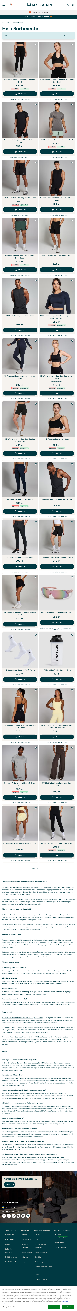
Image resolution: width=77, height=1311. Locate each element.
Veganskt (25, 1262)
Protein (24, 1234)
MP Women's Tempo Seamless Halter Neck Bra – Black (56, 81)
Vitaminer (25, 1257)
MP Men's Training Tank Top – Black (20, 316)
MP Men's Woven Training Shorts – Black (20, 198)
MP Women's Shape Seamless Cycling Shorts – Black (20, 440)
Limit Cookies (68, 1307)
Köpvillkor (38, 1257)
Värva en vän (61, 1236)
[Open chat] (28, 1216)
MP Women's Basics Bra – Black (57, 439)
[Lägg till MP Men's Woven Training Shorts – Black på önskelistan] (36, 162)
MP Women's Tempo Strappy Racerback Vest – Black (20, 726)
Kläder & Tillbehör (25, 1245)
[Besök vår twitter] (23, 1216)
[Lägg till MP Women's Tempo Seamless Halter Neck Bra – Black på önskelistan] (72, 44)
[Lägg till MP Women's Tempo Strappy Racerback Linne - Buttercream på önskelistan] (72, 690)
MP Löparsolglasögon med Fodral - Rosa (56, 612)
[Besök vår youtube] (18, 1216)
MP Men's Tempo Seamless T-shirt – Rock (57, 140)
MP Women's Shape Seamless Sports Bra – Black (56, 377)
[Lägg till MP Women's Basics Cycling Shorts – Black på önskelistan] (72, 522)
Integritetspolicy (41, 1252)
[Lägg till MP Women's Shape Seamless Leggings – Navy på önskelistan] (36, 341)
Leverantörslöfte (41, 1279)
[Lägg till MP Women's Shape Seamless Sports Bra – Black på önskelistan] (72, 341)
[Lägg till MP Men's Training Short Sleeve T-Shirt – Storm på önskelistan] (36, 748)
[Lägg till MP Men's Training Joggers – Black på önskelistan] (36, 522)
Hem (4, 22)
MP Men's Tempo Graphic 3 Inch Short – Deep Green (20, 257)
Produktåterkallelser (12, 1262)
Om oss (37, 1234)
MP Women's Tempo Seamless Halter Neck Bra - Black (21, 1027)
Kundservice (9, 1234)
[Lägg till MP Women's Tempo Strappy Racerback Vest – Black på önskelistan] (36, 690)
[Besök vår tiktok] (14, 1216)
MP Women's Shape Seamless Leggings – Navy (20, 377)
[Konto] (68, 4)
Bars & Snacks (27, 1252)
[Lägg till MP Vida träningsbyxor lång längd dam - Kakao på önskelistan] (72, 748)
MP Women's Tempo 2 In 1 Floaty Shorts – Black (20, 614)
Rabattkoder (59, 1242)
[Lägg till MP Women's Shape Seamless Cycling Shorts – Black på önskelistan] (36, 404)
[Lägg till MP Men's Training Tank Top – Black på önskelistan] (36, 281)
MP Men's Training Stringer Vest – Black (57, 499)
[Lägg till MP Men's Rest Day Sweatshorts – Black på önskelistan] (72, 220)
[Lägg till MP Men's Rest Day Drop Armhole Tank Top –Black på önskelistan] (72, 162)
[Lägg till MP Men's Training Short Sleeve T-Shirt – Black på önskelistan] (36, 105)
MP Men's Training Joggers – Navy (20, 499)
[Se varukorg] (73, 5)
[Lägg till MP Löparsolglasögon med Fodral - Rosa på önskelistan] (72, 577)
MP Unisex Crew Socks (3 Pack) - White (20, 670)
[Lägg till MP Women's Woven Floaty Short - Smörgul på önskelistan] (36, 808)
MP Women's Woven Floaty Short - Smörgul (20, 843)
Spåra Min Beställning (9, 1250)
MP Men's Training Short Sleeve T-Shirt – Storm (20, 784)
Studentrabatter (60, 1247)
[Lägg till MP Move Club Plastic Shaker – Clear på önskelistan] (72, 635)
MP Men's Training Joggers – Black (20, 557)
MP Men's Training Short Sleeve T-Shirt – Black (20, 141)
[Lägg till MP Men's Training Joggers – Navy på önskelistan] (36, 464)
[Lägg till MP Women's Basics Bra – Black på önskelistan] (72, 404)
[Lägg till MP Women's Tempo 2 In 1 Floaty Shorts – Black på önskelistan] (36, 577)
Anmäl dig (10, 1184)
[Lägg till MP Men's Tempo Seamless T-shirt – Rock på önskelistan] (72, 105)
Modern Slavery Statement (40, 1245)
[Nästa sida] (44, 868)
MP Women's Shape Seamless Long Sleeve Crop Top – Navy (56, 317)
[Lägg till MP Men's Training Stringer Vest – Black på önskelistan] (72, 464)
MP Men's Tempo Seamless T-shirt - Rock (17, 1037)
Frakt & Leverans (11, 1257)
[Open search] (11, 5)
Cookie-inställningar (10, 1202)
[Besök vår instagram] (4, 1216)
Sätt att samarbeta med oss (43, 1268)
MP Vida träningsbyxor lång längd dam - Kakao (57, 784)
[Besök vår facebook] (9, 1216)
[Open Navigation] (3, 5)
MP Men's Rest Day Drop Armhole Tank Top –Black (57, 199)
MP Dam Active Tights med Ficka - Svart (57, 843)
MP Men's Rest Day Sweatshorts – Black (57, 255)
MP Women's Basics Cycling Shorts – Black (57, 557)
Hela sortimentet (17, 22)
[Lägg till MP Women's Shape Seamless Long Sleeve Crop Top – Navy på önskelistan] (72, 281)
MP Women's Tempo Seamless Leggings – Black (20, 81)
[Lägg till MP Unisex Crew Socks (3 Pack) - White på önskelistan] (36, 635)
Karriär (37, 1274)
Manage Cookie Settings (10, 1307)
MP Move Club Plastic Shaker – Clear (57, 670)
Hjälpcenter (9, 1239)
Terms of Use (12, 1303)
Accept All (54, 1307)
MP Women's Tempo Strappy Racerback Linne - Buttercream (56, 726)
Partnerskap (39, 1262)
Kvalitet (37, 1239)
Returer (8, 1244)
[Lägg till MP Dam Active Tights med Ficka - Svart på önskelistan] (72, 808)
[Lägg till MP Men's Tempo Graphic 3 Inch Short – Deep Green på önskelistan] (36, 220)
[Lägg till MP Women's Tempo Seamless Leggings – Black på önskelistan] (36, 44)
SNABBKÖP (22, 94)
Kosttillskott (26, 1239)
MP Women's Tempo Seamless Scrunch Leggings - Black (22, 1018)
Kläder (9, 22)
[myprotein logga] (39, 5)
